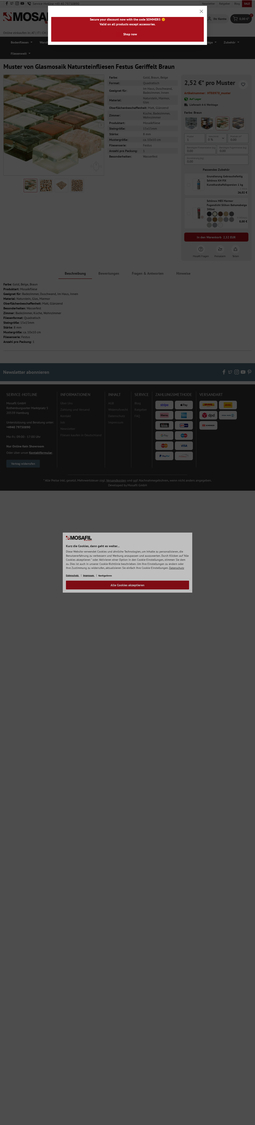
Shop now (130, 34)
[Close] (201, 11)
